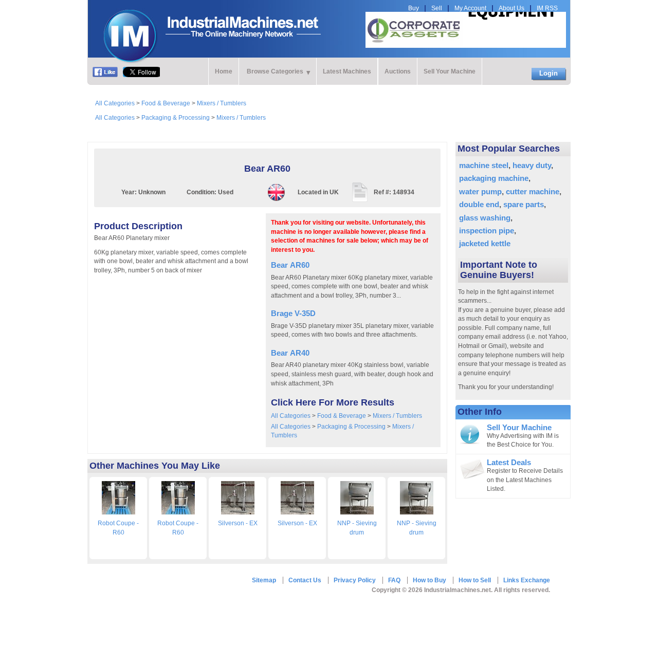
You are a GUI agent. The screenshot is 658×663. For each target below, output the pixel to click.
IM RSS (547, 8)
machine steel (483, 165)
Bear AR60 (290, 265)
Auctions (398, 71)
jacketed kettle (484, 243)
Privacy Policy (355, 580)
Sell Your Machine (450, 71)
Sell (436, 8)
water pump (480, 191)
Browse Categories (275, 71)
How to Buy (429, 580)
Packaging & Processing (175, 117)
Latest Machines (347, 71)
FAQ (394, 580)
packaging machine (493, 178)
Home (223, 71)
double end (479, 204)
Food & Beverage (165, 103)
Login (548, 73)
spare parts (523, 204)
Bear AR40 (290, 352)
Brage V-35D (293, 313)
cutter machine (532, 191)
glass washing (484, 217)
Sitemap (264, 580)
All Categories (115, 103)
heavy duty (532, 165)
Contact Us (304, 580)
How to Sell (475, 580)
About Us (511, 8)
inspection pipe (486, 230)
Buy (413, 8)
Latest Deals (509, 462)
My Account (470, 8)
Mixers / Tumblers (221, 103)
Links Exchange (526, 580)
